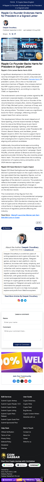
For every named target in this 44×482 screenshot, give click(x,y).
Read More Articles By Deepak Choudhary (21, 296)
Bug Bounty (27, 410)
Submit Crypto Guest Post (10, 419)
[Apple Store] (21, 465)
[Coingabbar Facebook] (14, 381)
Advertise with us (29, 417)
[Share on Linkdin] (13, 34)
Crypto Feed (27, 407)
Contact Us (27, 432)
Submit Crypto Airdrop (9, 401)
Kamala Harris (34, 79)
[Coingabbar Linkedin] (18, 381)
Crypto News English (26, 2)
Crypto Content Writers (31, 414)
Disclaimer (4, 445)
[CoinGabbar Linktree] (34, 465)
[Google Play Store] (8, 465)
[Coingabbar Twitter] (22, 381)
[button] (21, 370)
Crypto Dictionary (29, 401)
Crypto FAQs (27, 404)
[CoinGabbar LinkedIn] (22, 300)
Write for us (27, 442)
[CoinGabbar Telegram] (25, 300)
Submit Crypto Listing (8, 410)
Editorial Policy (6, 442)
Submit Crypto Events (8, 407)
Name (5, 318)
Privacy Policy (5, 438)
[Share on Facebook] (15, 34)
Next (38, 228)
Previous (7, 228)
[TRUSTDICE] (22, 480)
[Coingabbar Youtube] (25, 381)
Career (25, 438)
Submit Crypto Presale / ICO (11, 404)
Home (12, 2)
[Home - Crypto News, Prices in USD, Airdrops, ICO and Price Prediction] (10, 456)
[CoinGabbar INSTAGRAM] (18, 300)
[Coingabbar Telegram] (29, 381)
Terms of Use (5, 435)
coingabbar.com (29, 250)
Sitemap (4, 448)
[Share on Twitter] (10, 34)
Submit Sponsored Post (9, 423)
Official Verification (7, 432)
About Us (26, 435)
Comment (7, 327)
